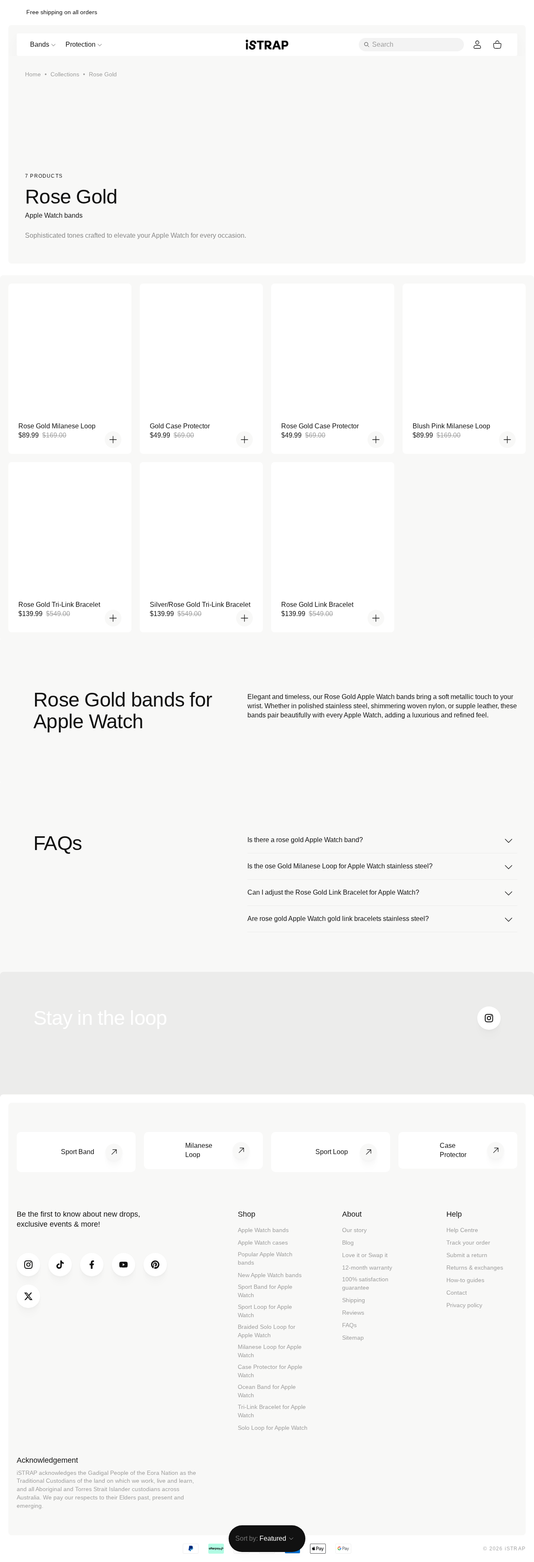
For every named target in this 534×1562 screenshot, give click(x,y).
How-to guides (465, 1280)
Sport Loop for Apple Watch (265, 1310)
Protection (80, 44)
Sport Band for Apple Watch (265, 1290)
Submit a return (466, 1255)
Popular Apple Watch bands (265, 1258)
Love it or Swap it (365, 1255)
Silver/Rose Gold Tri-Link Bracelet (200, 604)
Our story (354, 1230)
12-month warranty (367, 1267)
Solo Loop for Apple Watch (272, 1427)
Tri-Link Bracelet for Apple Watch (272, 1411)
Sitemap (353, 1337)
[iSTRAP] (267, 44)
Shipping (353, 1300)
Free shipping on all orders (61, 12)
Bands (39, 44)
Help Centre (462, 1230)
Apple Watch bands (263, 1230)
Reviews (353, 1312)
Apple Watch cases (263, 1242)
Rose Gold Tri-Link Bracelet (59, 604)
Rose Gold (103, 74)
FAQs (349, 1325)
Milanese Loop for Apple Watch (270, 1350)
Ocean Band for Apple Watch (267, 1391)
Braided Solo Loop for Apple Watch (266, 1330)
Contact (456, 1292)
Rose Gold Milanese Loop (57, 426)
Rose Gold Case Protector (320, 426)
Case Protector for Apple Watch (270, 1370)
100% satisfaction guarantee (365, 1283)
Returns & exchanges (474, 1267)
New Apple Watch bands (270, 1275)
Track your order (468, 1242)
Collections (64, 74)
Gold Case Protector (180, 426)
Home (33, 74)
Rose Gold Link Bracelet (317, 604)
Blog (348, 1242)
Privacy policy (464, 1305)
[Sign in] (477, 44)
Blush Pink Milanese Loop (451, 426)
